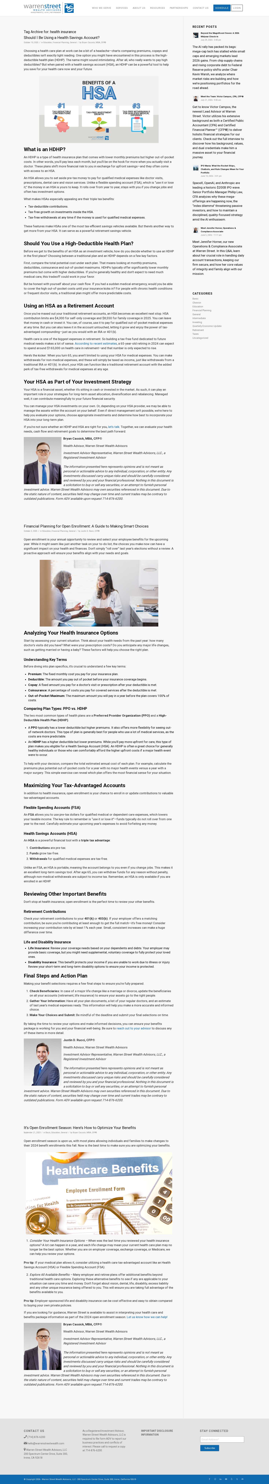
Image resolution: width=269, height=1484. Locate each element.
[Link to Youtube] (226, 1479)
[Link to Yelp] (231, 1479)
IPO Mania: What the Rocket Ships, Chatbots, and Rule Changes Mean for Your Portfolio (222, 169)
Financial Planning (61, 42)
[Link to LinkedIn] (220, 1479)
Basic (48, 1132)
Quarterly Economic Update (207, 326)
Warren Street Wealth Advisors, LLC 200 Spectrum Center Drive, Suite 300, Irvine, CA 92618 (46, 1453)
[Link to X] (237, 1479)
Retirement (198, 330)
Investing (197, 322)
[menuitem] (102, 8)
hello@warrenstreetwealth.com (46, 1443)
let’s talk (113, 427)
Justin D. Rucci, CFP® (90, 531)
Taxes (196, 334)
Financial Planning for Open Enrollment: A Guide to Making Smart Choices (86, 526)
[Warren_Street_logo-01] (49, 8)
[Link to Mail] (242, 1479)
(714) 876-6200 (36, 1437)
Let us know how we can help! (147, 1317)
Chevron (197, 302)
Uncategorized (200, 338)
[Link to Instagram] (215, 1479)
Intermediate (199, 318)
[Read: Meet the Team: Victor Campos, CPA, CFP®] (196, 98)
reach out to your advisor (134, 1028)
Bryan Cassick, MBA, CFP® (94, 42)
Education (47, 42)
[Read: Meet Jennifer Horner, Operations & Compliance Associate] (196, 230)
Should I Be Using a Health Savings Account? (62, 37)
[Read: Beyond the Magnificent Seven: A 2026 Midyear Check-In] (196, 35)
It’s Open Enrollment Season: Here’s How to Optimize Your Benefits (80, 1128)
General (73, 42)
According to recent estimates (96, 343)
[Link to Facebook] (209, 1479)
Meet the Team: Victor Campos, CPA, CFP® (222, 96)
